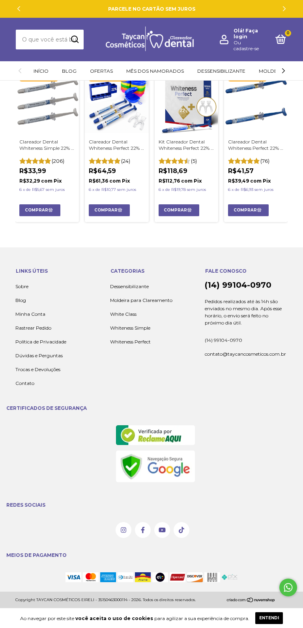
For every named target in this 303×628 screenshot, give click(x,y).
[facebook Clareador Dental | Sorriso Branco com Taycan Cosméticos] (143, 530)
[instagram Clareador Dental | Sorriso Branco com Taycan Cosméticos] (123, 530)
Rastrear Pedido (33, 328)
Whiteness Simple (130, 328)
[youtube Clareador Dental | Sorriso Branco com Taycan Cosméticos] (162, 530)
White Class (123, 314)
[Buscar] (74, 39)
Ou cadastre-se (246, 45)
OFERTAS (101, 71)
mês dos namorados (155, 71)
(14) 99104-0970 (238, 285)
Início (41, 71)
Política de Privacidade (40, 342)
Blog (69, 71)
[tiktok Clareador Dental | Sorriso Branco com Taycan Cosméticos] (181, 530)
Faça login (246, 34)
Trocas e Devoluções (37, 369)
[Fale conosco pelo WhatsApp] (288, 587)
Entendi (269, 617)
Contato (24, 383)
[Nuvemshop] (251, 601)
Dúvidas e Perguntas (39, 355)
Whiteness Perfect (130, 342)
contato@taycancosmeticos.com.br (245, 354)
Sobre (21, 286)
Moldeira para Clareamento (141, 300)
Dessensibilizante (221, 71)
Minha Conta (30, 314)
